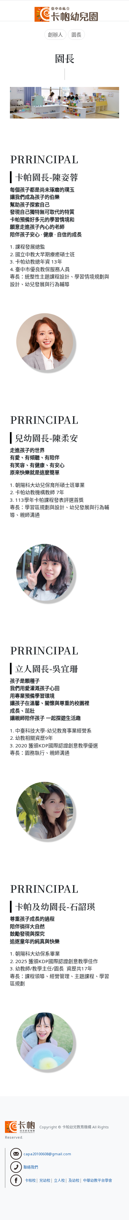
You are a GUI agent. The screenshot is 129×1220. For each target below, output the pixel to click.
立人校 (59, 1180)
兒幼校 (44, 1180)
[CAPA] (66, 13)
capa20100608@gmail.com (47, 1153)
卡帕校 (30, 1180)
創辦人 (55, 34)
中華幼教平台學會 (97, 1180)
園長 (76, 34)
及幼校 (73, 1180)
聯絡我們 (30, 1166)
